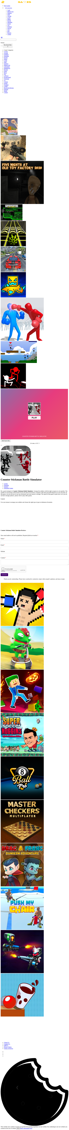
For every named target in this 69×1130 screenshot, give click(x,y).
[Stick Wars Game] (19, 362)
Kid (8, 31)
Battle (5, 91)
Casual (6, 92)
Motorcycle (10, 11)
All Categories (8, 8)
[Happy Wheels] (9, 134)
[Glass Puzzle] (22, 1016)
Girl (8, 30)
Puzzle (9, 20)
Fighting (9, 27)
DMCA (6, 1045)
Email (3, 545)
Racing (9, 33)
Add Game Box (6, 440)
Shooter (6, 89)
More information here (26, 1128)
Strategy (9, 13)
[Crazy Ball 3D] (13, 245)
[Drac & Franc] (22, 886)
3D (5, 74)
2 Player (6, 76)
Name (3, 538)
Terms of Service (8, 1048)
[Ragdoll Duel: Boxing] (22, 340)
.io (4, 80)
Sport (5, 71)
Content (3, 558)
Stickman (6, 79)
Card (8, 10)
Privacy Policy (8, 1047)
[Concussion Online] (13, 388)
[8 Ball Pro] (22, 799)
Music (9, 19)
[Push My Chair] (22, 929)
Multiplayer (7, 68)
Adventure (7, 66)
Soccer (9, 28)
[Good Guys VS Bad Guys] (13, 160)
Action (9, 34)
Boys (5, 73)
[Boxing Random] (22, 625)
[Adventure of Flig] (22, 669)
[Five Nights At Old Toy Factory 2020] (22, 203)
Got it (18, 1128)
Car (8, 25)
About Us (6, 1042)
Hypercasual (7, 77)
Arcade (9, 16)
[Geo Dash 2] (13, 297)
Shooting (9, 22)
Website (3, 551)
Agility (6, 86)
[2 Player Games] (16, 3)
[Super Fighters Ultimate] (11, 220)
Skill (8, 14)
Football (6, 85)
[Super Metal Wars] (22, 972)
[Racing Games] (13, 271)
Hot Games (7, 5)
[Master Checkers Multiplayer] (22, 842)
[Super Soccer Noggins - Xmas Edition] (22, 755)
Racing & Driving (9, 88)
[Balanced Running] (22, 712)
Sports (9, 23)
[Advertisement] (34, 106)
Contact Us (7, 1044)
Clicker (6, 82)
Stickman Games (8, 488)
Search (2, 42)
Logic (9, 17)
